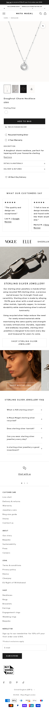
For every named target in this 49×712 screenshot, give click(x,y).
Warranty (7, 506)
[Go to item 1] (7, 89)
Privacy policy (9, 569)
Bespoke (6, 540)
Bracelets (7, 604)
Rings (5, 599)
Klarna (6, 574)
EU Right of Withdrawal (14, 582)
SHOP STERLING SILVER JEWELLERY (24, 342)
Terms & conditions (12, 565)
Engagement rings (11, 612)
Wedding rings (9, 617)
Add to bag (24, 121)
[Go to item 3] (23, 89)
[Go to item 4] (31, 89)
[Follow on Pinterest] (17, 682)
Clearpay (7, 578)
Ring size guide (10, 514)
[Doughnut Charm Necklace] (6, 112)
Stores (6, 519)
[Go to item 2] (15, 89)
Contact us (8, 523)
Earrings (6, 608)
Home (6, 18)
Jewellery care (10, 510)
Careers (6, 553)
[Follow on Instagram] (10, 682)
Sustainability (9, 544)
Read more (8, 157)
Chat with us (24, 474)
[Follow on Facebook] (4, 682)
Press (5, 548)
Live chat (7, 497)
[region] (24, 473)
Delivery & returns (11, 501)
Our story (7, 535)
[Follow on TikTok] (23, 682)
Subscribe (12, 656)
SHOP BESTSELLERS (20, 385)
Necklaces (14, 18)
